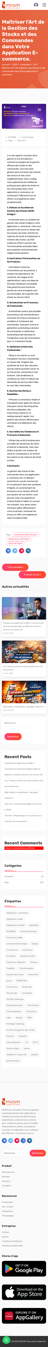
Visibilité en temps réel (16, 1054)
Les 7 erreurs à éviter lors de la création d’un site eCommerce (23, 668)
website (34, 1054)
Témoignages (8, 1216)
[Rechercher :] (18, 1153)
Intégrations (7, 1211)
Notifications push (15, 1005)
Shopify (19, 1018)
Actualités (8, 876)
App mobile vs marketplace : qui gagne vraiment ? (23, 707)
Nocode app (12, 993)
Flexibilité (11, 968)
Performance (33, 1005)
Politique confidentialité (12, 1246)
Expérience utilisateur (19, 539)
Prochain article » (32, 574)
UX (26, 1042)
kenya (9, 981)
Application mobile (15, 919)
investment (33, 974)
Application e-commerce (17, 913)
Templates (6, 1186)
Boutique (6, 1177)
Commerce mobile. (15, 937)
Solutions (6, 1181)
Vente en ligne (15, 543)
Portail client (7, 1202)
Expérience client (27, 956)
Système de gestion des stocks (21, 1030)
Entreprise (11, 956)
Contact (5, 1232)
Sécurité (10, 1036)
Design (35, 944)
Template (22, 1036)
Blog (10, 141)
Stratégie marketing (15, 1024)
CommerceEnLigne (28, 931)
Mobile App (27, 987)
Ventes (27, 1048)
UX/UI (35, 1042)
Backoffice (34, 925)
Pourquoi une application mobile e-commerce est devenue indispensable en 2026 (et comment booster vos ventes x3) (23, 626)
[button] (6, 1340)
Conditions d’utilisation (12, 1241)
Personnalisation (14, 1011)
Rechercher (10, 723)
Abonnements (8, 1172)
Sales (9, 1018)
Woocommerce (13, 1061)
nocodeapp (27, 993)
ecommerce (27, 950)
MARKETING (21, 981)
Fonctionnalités (26, 968)
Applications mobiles (16, 925)
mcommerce (12, 987)
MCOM (13, 137)
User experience (14, 1042)
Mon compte (7, 1207)
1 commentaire (27, 137)
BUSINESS (11, 931)
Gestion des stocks (15, 974)
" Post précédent (15, 567)
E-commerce (12, 950)
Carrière (5, 1237)
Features (34, 962)
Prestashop (31, 1011)
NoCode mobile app (15, 999)
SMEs (29, 1018)
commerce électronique (25, 534)
